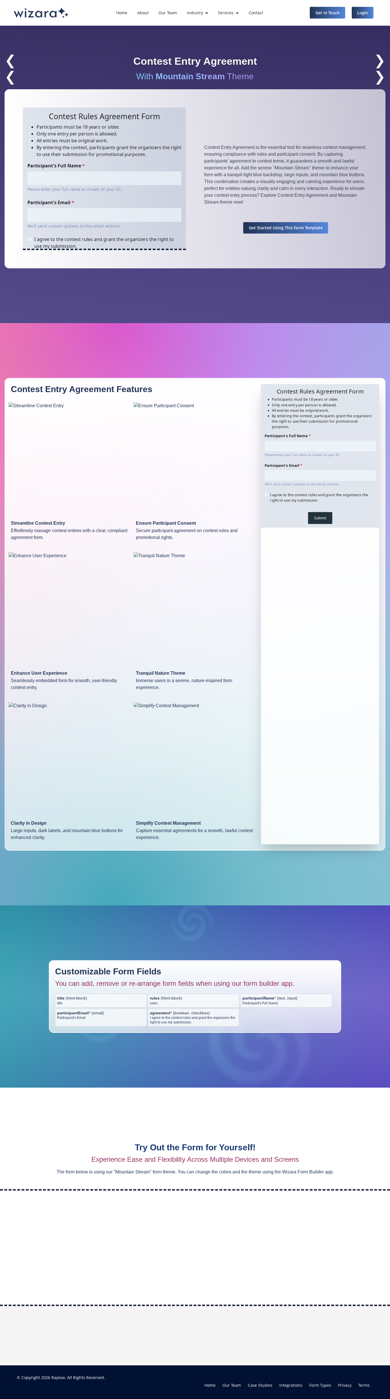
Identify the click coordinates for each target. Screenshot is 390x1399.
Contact (256, 12)
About (143, 12)
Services (226, 12)
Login (362, 12)
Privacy (344, 1385)
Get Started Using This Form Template (286, 227)
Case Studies (260, 1385)
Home (121, 12)
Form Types (320, 1385)
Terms (364, 1385)
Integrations (290, 1385)
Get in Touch (327, 12)
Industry (195, 12)
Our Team (167, 12)
